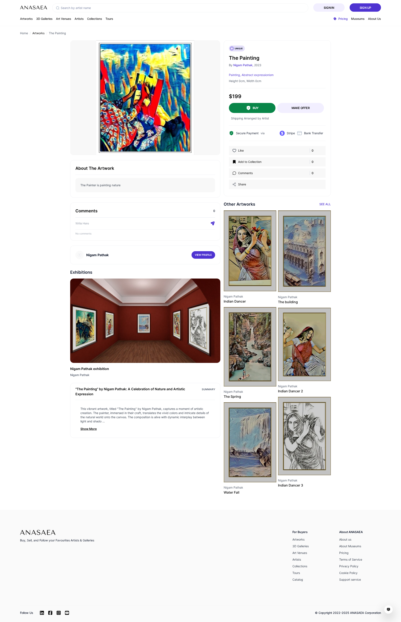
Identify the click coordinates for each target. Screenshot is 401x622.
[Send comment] (212, 223)
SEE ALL (325, 204)
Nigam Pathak (79, 375)
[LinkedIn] (41, 612)
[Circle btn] (242, 284)
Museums (358, 18)
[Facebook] (50, 612)
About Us (374, 18)
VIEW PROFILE (203, 254)
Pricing (344, 553)
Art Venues (63, 18)
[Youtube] (67, 612)
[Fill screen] (186, 48)
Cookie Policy (348, 573)
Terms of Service (350, 559)
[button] (57, 8)
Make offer (301, 108)
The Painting (57, 33)
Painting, (235, 75)
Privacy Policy (348, 566)
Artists (79, 18)
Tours (109, 18)
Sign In (329, 7)
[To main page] (33, 7)
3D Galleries (44, 18)
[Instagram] (58, 612)
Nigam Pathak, (243, 65)
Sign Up (365, 7)
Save (254, 283)
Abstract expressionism (258, 75)
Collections (94, 18)
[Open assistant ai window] (388, 609)
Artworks (26, 18)
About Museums (350, 546)
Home (24, 33)
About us (345, 539)
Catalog (297, 579)
